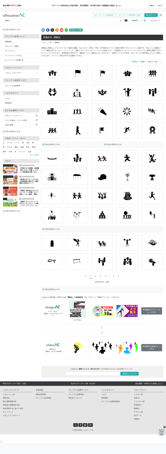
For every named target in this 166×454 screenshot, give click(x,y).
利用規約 (8, 103)
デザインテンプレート (13, 116)
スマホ (9, 147)
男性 (33, 147)
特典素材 (8, 42)
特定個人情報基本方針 (11, 405)
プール (9, 143)
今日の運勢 (9, 125)
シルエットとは (9, 394)
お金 (29, 152)
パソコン (22, 152)
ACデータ (137, 415)
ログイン (152, 15)
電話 (16, 147)
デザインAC (138, 412)
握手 (4, 152)
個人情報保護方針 (10, 401)
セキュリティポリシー (11, 415)
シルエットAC (46, 42)
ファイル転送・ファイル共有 (16, 120)
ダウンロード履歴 (11, 46)
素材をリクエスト (129, 374)
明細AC (137, 419)
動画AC (137, 408)
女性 (28, 143)
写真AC (137, 398)
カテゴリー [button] (154, 20)
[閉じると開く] (1, 441)
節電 (22, 147)
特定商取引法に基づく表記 (13, 408)
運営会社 (6, 398)
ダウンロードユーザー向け (8, 165)
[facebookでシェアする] (48, 30)
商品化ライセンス (75, 398)
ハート (17, 143)
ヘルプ (7, 98)
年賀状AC (137, 405)
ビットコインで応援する (14, 60)
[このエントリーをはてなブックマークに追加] (43, 30)
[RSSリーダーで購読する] (57, 30)
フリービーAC (139, 401)
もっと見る (34, 155)
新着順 (134, 62)
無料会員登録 (41, 394)
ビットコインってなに (13, 55)
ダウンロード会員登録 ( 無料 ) (129, 15)
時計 (28, 147)
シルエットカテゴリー (13, 73)
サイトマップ (8, 412)
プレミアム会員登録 (105, 15)
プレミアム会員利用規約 (110, 401)
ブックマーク (10, 51)
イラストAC (138, 394)
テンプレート (6, 187)
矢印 (10, 152)
